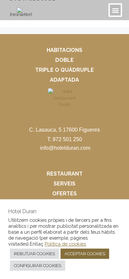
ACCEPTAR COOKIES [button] (84, 253)
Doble (64, 60)
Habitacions (64, 50)
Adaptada (64, 80)
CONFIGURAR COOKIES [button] (37, 265)
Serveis (64, 183)
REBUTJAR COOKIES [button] (34, 253)
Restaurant (65, 174)
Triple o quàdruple (64, 70)
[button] (115, 10)
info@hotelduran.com (65, 148)
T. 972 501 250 (64, 139)
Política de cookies (65, 244)
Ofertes (64, 193)
